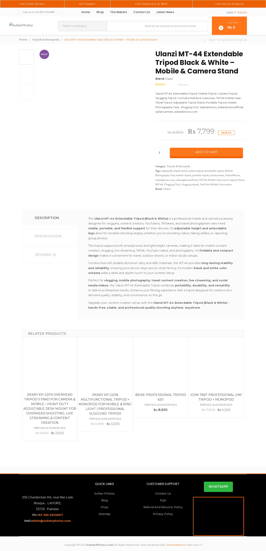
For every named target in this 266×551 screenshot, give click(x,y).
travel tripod (229, 179)
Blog (104, 500)
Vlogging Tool (172, 184)
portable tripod (200, 175)
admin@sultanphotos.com (51, 521)
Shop (100, 12)
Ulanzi (169, 78)
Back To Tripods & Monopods (228, 39)
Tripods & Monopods (45, 39)
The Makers (118, 12)
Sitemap (104, 514)
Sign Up (242, 12)
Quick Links (104, 484)
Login (229, 12)
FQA (163, 500)
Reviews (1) (45, 255)
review (183, 84)
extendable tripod (214, 170)
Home (85, 12)
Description (46, 218)
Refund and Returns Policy (163, 507)
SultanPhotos (232, 175)
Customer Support (163, 484)
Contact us (141, 12)
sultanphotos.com (165, 179)
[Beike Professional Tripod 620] (160, 365)
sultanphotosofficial (187, 179)
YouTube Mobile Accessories (216, 184)
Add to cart (206, 152)
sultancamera (217, 175)
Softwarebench (176, 544)
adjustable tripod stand (174, 170)
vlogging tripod (190, 184)
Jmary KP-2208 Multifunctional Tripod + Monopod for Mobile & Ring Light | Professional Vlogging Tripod (105, 404)
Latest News (165, 12)
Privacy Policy (163, 514)
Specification (48, 236)
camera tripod (195, 170)
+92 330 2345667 (45, 12)
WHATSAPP (218, 486)
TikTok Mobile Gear (210, 179)
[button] (229, 26)
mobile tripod (183, 175)
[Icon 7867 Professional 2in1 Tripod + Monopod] (216, 365)
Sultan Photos (104, 493)
